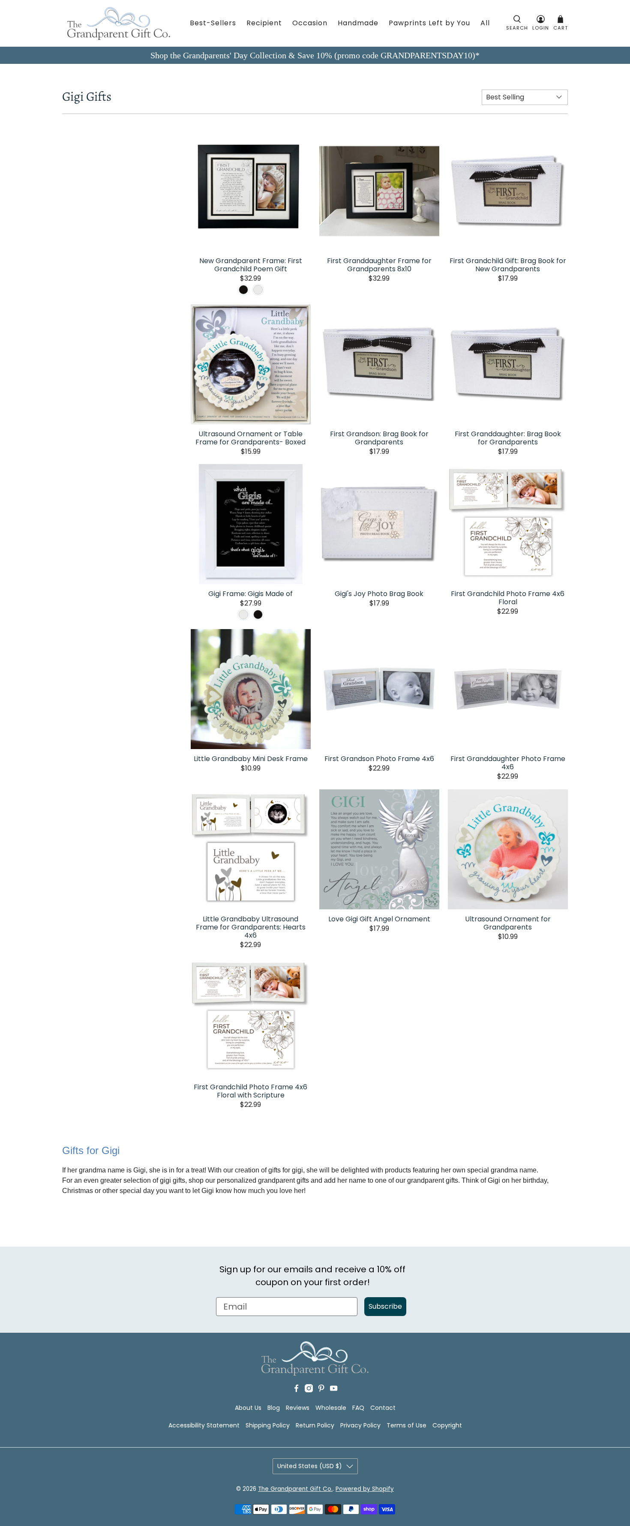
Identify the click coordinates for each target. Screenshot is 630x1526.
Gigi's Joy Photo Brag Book (379, 593)
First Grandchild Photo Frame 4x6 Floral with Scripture (250, 1090)
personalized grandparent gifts (263, 1180)
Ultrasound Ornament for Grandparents (508, 922)
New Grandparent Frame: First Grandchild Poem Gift (250, 264)
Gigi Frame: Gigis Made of (250, 593)
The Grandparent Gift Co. (295, 1489)
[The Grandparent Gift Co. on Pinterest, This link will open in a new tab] (321, 1390)
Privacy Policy (360, 1425)
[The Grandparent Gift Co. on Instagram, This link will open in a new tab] (309, 1390)
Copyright (447, 1425)
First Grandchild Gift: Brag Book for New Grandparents (508, 264)
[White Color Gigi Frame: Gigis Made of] (243, 615)
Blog (273, 1407)
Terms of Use (406, 1425)
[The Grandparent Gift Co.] (118, 23)
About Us (248, 1407)
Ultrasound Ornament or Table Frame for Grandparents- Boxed (250, 437)
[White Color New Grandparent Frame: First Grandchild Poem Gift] (258, 290)
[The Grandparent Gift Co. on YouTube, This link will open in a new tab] (334, 1390)
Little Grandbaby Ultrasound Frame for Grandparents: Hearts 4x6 (251, 926)
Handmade (358, 23)
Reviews (297, 1407)
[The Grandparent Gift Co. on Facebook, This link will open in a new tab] (296, 1390)
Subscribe (385, 1306)
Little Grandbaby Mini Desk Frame (251, 758)
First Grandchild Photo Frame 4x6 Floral (507, 597)
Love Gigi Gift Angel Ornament (379, 918)
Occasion (309, 23)
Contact (383, 1407)
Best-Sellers (213, 23)
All (485, 23)
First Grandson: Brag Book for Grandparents (379, 437)
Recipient (264, 23)
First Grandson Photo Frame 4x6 (379, 758)
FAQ (358, 1407)
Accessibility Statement (204, 1425)
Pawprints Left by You (429, 23)
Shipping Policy (268, 1425)
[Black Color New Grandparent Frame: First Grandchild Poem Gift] (243, 290)
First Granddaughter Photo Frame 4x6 (507, 762)
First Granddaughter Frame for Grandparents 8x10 (379, 264)
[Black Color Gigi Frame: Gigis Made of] (258, 615)
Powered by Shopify (365, 1489)
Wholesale (330, 1407)
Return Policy (315, 1425)
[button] (517, 23)
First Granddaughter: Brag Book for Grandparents (508, 437)
